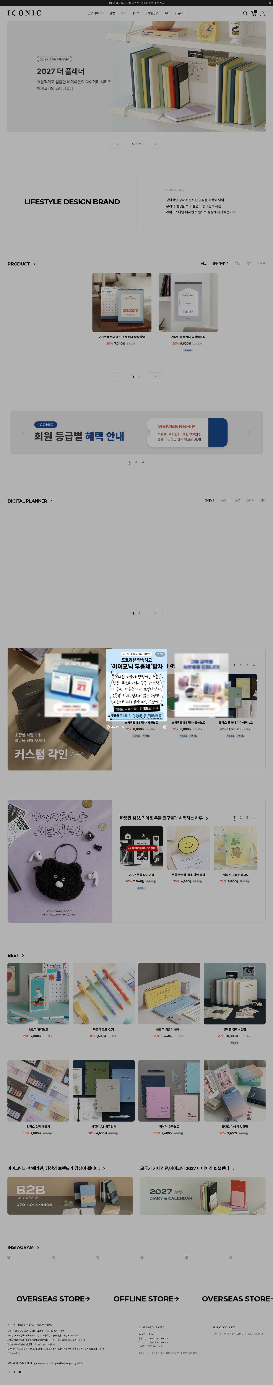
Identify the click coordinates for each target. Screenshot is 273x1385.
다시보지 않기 (118, 727)
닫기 (163, 727)
